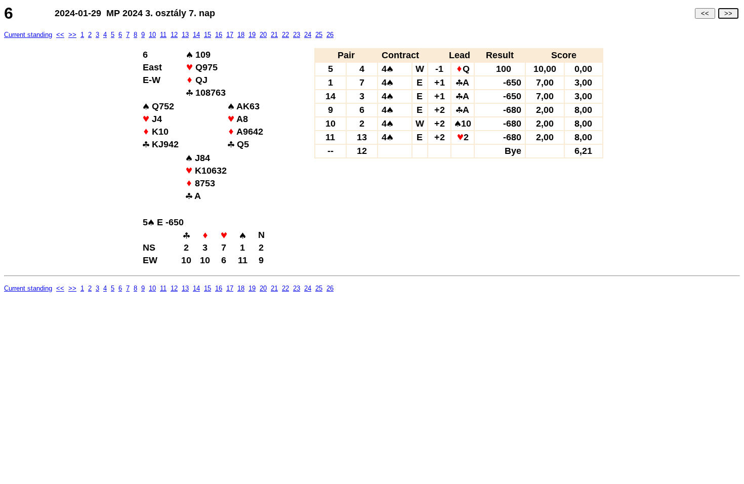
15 (207, 34)
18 (240, 34)
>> (728, 13)
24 (307, 34)
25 (318, 34)
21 (274, 34)
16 (218, 34)
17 (229, 34)
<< (705, 13)
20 (263, 34)
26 (330, 34)
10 (152, 34)
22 (285, 34)
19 (252, 34)
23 (296, 34)
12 (174, 34)
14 (196, 34)
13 (185, 34)
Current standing (28, 34)
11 (163, 34)
